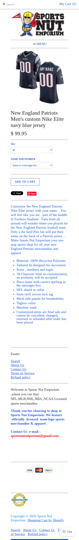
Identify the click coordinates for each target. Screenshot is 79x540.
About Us (17, 365)
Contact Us (18, 369)
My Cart (67, 4)
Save (33, 193)
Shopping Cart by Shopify (45, 520)
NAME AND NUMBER (23, 159)
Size (13, 143)
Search (15, 361)
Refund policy (20, 377)
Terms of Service (23, 373)
